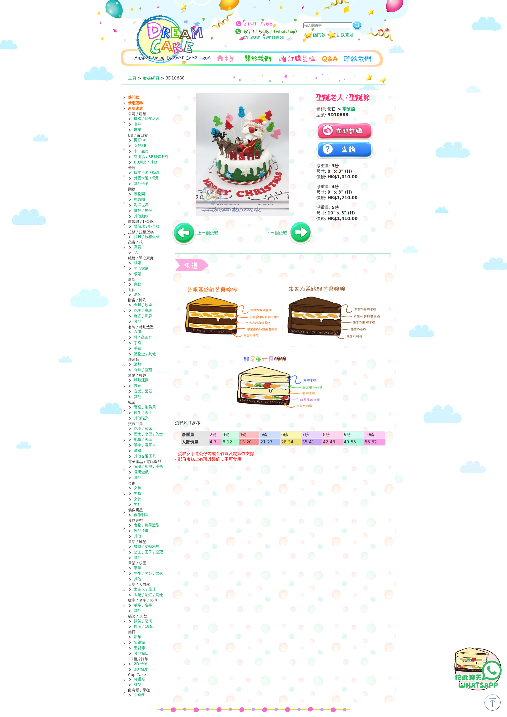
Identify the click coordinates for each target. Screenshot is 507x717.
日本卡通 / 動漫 (146, 172)
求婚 (137, 274)
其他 (137, 321)
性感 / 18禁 (143, 626)
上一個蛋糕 (207, 232)
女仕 (137, 499)
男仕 (137, 504)
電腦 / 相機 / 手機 (148, 466)
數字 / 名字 (143, 605)
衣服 (137, 332)
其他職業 (141, 418)
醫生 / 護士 (143, 412)
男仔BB (140, 140)
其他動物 (141, 216)
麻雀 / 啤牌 (143, 316)
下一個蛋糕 (276, 232)
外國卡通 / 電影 (146, 178)
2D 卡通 (141, 664)
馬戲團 (139, 199)
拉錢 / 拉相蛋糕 (146, 237)
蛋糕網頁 (151, 78)
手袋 (137, 343)
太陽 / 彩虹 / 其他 (148, 595)
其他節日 (141, 653)
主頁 (132, 78)
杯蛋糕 (139, 679)
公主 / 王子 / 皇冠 (148, 552)
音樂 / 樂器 (143, 391)
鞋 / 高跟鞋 (143, 337)
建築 (137, 130)
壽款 (137, 284)
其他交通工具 (145, 456)
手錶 (137, 348)
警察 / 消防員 (145, 407)
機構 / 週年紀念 (146, 118)
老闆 (137, 124)
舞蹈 (137, 385)
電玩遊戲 (141, 472)
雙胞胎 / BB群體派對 (151, 156)
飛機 (137, 450)
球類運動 (141, 380)
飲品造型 (141, 530)
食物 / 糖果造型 (146, 525)
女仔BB (140, 145)
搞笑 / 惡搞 (143, 621)
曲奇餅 (139, 695)
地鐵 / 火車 (143, 439)
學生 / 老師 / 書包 (148, 573)
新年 (137, 637)
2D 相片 (141, 669)
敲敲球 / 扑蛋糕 (146, 226)
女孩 (137, 488)
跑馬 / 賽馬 (143, 310)
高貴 (137, 247)
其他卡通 (141, 183)
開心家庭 (141, 268)
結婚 (137, 263)
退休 (137, 294)
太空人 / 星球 (145, 589)
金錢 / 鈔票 (143, 305)
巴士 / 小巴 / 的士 (148, 434)
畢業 (137, 568)
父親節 (139, 642)
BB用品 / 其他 (145, 162)
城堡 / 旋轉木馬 (146, 546)
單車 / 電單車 (145, 445)
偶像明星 (141, 515)
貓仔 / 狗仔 (143, 210)
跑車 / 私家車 (145, 428)
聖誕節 (139, 648)
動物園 (139, 194)
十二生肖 (141, 151)
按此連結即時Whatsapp (263, 37)
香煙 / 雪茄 (143, 370)
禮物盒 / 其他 (145, 354)
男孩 (137, 493)
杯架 (137, 684)
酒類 (137, 364)
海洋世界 (141, 205)
